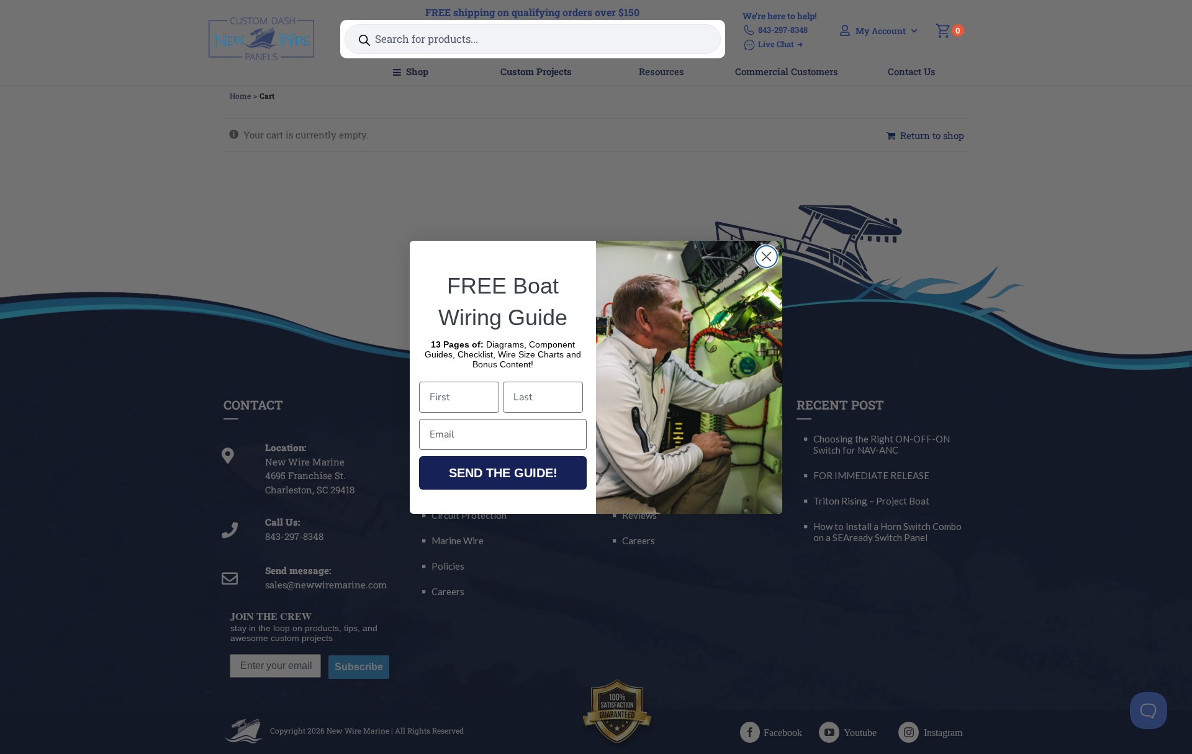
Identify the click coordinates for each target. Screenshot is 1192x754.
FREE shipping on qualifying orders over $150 (532, 12)
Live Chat (776, 44)
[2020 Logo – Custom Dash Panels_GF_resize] (261, 22)
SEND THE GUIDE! (503, 473)
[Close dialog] (766, 256)
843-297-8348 (783, 29)
